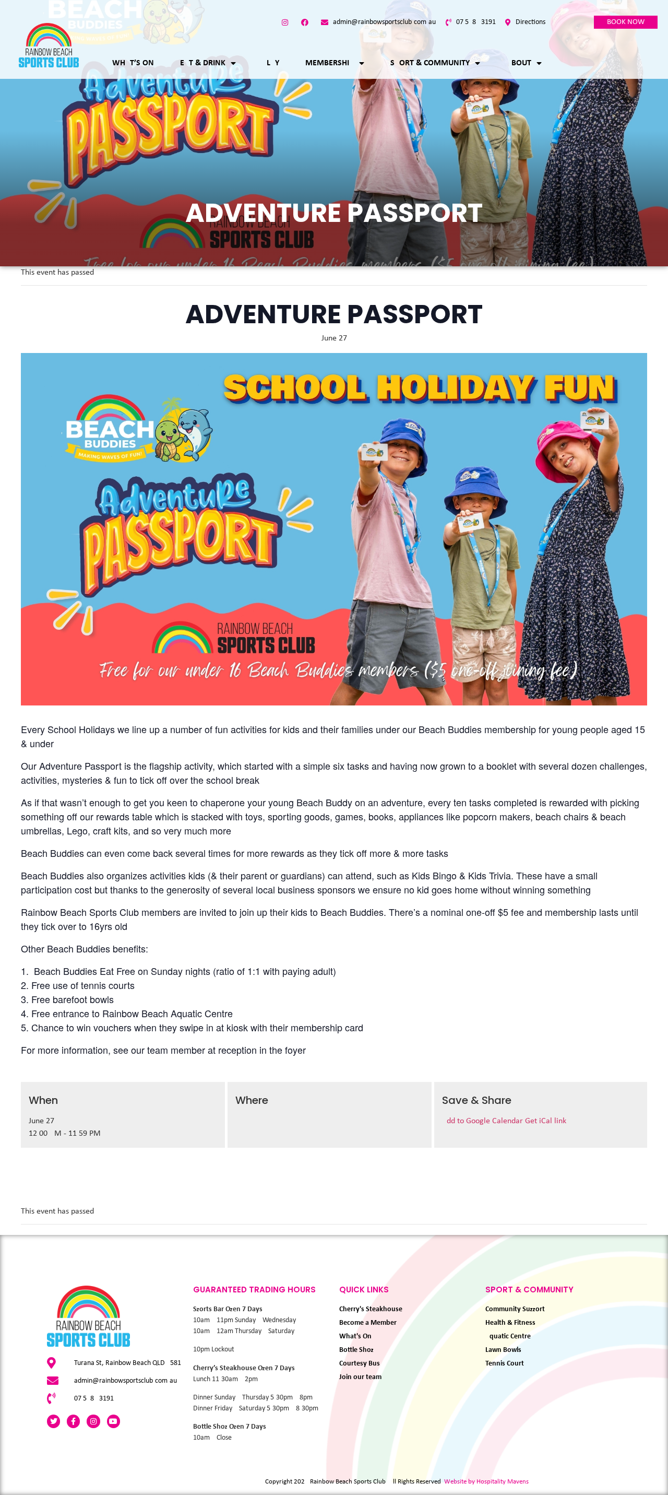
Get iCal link (545, 1121)
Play (270, 63)
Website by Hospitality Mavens (486, 1481)
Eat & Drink (202, 63)
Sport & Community (430, 63)
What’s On (133, 63)
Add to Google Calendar (483, 1121)
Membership (329, 63)
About (518, 63)
